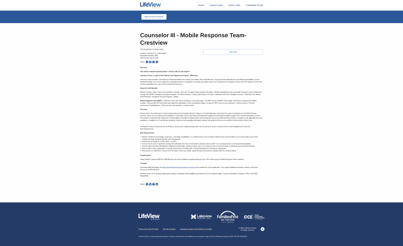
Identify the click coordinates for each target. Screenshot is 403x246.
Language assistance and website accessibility (196, 229)
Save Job (233, 52)
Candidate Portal (254, 5)
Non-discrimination (169, 229)
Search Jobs (216, 5)
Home (201, 5)
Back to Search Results (154, 17)
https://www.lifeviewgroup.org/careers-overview (179, 167)
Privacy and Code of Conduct (149, 229)
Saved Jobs (234, 5)
